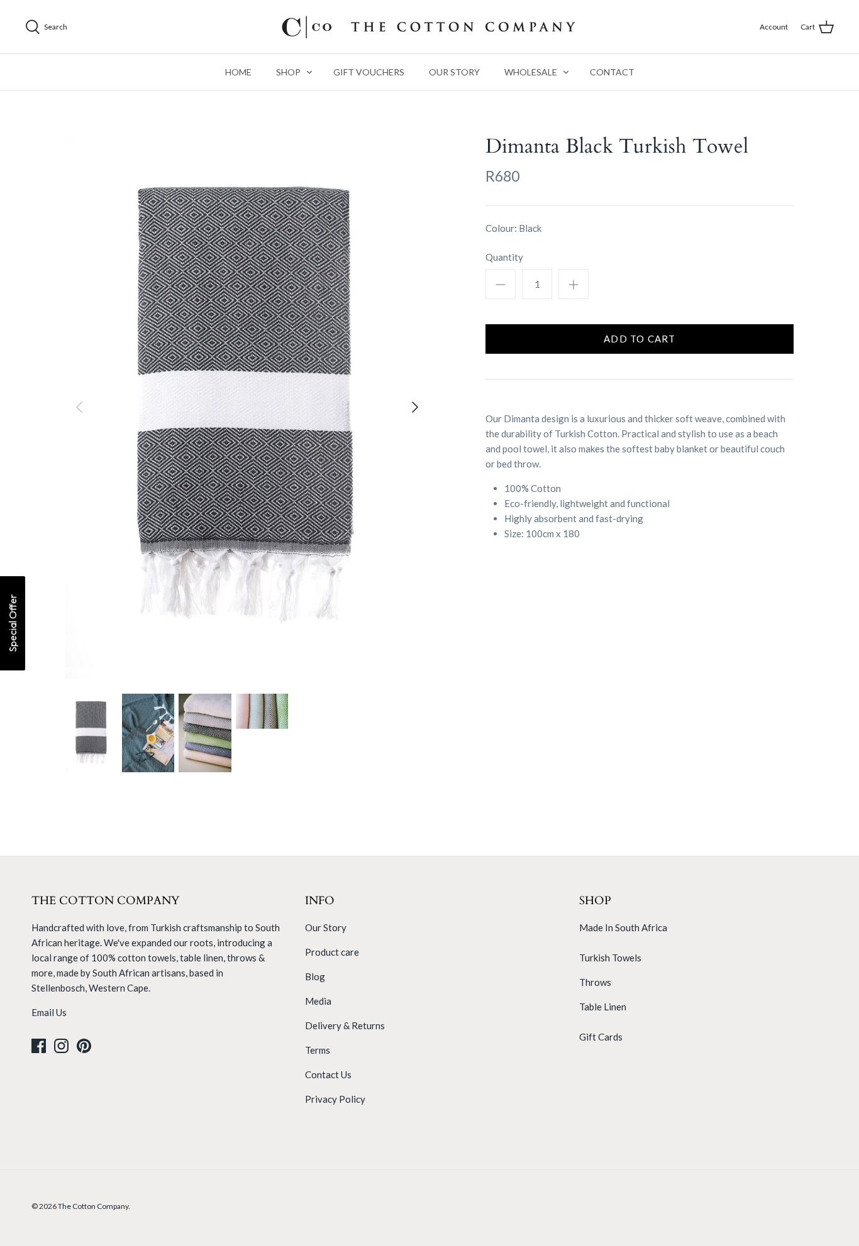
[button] (12, 623)
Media (318, 1001)
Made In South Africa (623, 927)
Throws (595, 982)
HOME (238, 72)
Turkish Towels (610, 957)
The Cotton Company (93, 1206)
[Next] (415, 407)
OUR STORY (454, 72)
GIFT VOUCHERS (368, 72)
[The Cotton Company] (429, 27)
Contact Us (328, 1074)
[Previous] (79, 407)
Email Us (49, 1012)
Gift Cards (601, 1036)
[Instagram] (61, 1046)
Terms (317, 1050)
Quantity (504, 257)
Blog (315, 976)
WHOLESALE (530, 72)
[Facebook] (38, 1046)
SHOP (288, 72)
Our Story (325, 927)
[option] (247, 407)
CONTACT (612, 72)
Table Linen (602, 1006)
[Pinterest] (84, 1046)
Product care (332, 952)
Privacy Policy (335, 1099)
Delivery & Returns (345, 1025)
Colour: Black (513, 228)
